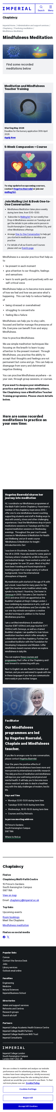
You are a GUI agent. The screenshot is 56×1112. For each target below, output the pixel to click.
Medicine (7, 986)
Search (41, 10)
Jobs (5, 964)
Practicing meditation (23, 28)
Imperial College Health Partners (18, 1031)
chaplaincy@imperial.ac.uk (24, 900)
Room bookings (11, 917)
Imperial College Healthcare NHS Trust (20, 1034)
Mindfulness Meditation (13, 31)
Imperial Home (9, 25)
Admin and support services (16, 1005)
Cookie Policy (33, 1083)
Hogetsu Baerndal (23, 189)
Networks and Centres (13, 1008)
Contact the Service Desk (15, 960)
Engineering (8, 983)
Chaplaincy (10, 17)
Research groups (11, 1012)
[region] (28, 1086)
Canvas (6, 957)
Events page (28, 248)
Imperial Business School (14, 993)
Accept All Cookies (28, 1106)
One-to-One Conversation (27, 234)
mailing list (10, 192)
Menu (50, 10)
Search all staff (10, 1015)
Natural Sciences (11, 989)
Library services (10, 967)
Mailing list (25, 217)
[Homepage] (19, 8)
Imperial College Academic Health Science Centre (26, 1027)
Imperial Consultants (12, 1037)
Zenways (9, 594)
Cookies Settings (27, 1089)
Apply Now (10, 137)
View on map (10, 895)
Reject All (28, 1098)
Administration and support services (33, 25)
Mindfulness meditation (16, 925)
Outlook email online (12, 970)
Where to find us (13, 837)
